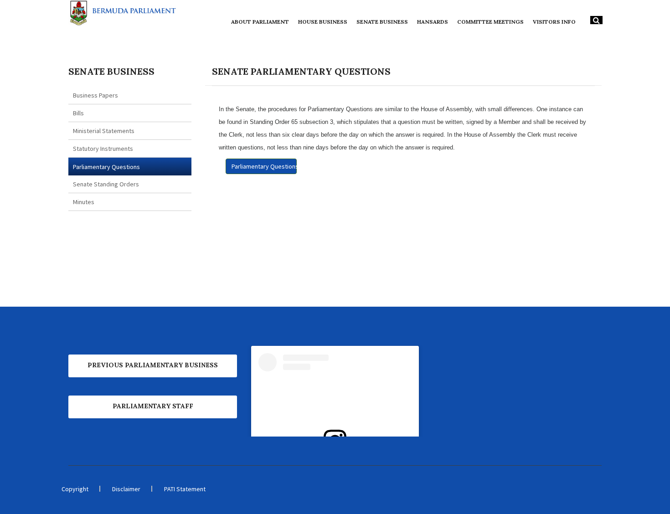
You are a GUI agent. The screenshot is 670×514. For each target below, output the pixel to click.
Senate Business (382, 21)
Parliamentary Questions (106, 167)
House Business (322, 21)
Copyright (75, 489)
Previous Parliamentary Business (153, 365)
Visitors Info (554, 21)
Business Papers (95, 95)
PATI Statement (185, 489)
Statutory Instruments (103, 148)
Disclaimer (126, 489)
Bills (78, 113)
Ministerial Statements (103, 131)
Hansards (432, 21)
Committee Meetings (490, 21)
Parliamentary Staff (153, 406)
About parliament (260, 21)
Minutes (83, 202)
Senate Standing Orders (106, 184)
